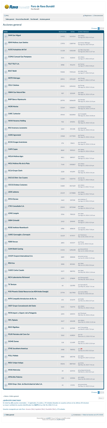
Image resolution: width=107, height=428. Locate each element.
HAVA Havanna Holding (17, 121)
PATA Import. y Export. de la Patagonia (22, 313)
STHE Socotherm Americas (18, 348)
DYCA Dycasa (13, 199)
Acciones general (12, 25)
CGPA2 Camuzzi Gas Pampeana (19, 57)
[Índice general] (17, 6)
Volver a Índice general (11, 396)
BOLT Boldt (12, 71)
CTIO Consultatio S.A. (16, 206)
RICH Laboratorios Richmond (19, 277)
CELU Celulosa (13, 85)
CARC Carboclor (14, 114)
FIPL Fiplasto (13, 320)
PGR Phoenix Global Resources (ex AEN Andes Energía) (28, 291)
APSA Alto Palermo (15, 377)
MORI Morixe (13, 106)
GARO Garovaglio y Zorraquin (19, 235)
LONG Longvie (13, 213)
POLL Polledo (13, 356)
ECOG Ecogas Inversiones (17, 142)
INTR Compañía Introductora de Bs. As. (22, 299)
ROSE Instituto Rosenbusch (18, 227)
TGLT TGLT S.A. (13, 64)
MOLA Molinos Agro (15, 156)
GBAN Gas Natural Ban (16, 92)
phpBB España (61, 419)
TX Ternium (12, 284)
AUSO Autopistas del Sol (17, 49)
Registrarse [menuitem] (88, 15)
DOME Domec (13, 341)
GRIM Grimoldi (13, 220)
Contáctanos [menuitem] (77, 415)
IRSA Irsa (11, 263)
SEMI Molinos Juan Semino (18, 42)
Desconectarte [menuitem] (98, 15)
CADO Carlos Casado (16, 270)
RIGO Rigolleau (13, 327)
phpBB (48, 418)
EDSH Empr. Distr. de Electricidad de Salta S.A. (25, 384)
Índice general (10, 415)
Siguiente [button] (103, 28)
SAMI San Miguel (14, 35)
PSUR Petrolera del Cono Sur (19, 334)
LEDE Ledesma (13, 192)
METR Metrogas (14, 78)
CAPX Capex (13, 149)
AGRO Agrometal (14, 135)
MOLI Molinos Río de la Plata (19, 163)
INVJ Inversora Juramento (17, 128)
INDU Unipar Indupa (15, 363)
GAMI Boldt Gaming (15, 249)
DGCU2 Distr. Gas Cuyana (18, 178)
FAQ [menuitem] (7, 15)
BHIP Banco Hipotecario (17, 99)
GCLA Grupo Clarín (15, 170)
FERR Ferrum (13, 242)
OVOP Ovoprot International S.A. (20, 256)
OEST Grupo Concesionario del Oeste (22, 306)
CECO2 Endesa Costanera (17, 185)
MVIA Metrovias (14, 370)
